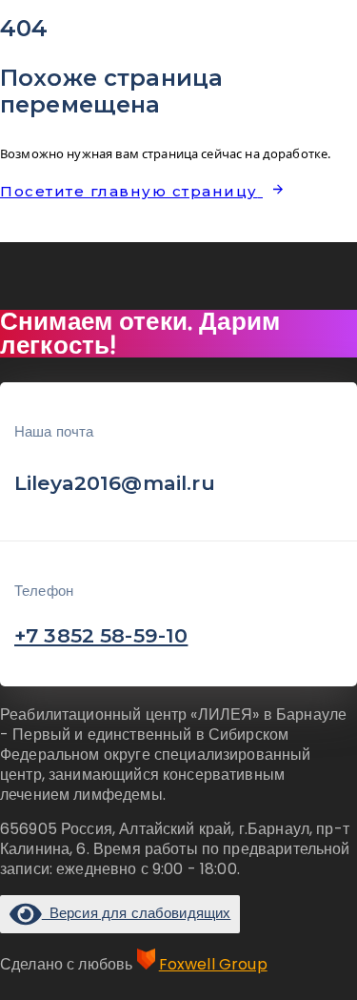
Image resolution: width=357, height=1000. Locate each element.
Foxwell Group (213, 964)
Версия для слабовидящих (136, 913)
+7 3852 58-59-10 (101, 635)
